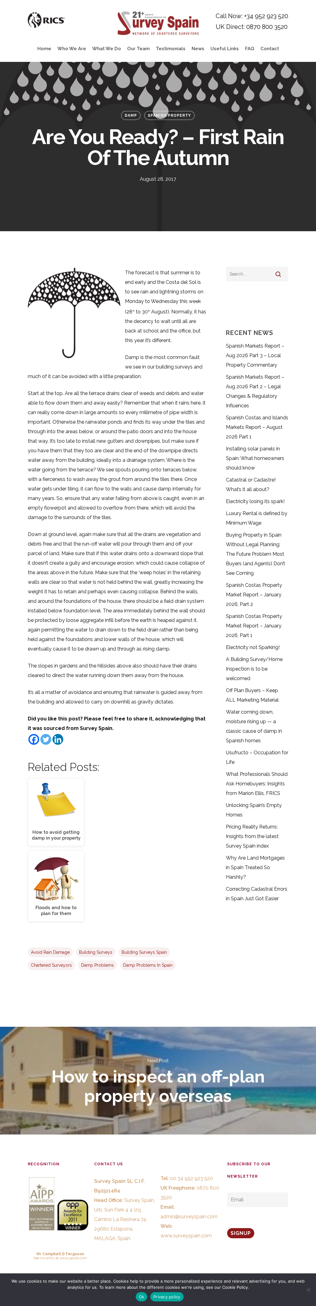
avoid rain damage (50, 952)
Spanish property (169, 115)
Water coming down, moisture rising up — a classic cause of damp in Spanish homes (254, 726)
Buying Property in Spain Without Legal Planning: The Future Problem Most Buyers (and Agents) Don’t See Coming (255, 554)
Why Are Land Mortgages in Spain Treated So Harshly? (255, 867)
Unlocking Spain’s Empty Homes (254, 810)
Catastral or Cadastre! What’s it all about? (251, 484)
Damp (131, 115)
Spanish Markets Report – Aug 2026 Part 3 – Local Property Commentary (255, 355)
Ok (141, 1296)
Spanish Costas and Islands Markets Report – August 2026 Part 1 (257, 427)
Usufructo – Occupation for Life (257, 757)
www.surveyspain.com (186, 1236)
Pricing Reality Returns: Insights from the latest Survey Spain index (252, 836)
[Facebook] (33, 739)
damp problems (97, 965)
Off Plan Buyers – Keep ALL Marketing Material (252, 695)
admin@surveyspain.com (189, 1216)
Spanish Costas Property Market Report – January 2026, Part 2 (254, 594)
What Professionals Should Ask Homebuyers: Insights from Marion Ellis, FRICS (257, 783)
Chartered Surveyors (51, 965)
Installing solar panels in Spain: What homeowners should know (255, 458)
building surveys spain (144, 952)
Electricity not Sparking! (253, 647)
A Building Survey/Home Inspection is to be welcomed (254, 668)
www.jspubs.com (73, 1258)
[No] (308, 1290)
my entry (47, 1258)
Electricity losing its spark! (255, 501)
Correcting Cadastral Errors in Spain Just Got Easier (256, 893)
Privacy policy (167, 1296)
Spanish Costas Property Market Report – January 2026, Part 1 (254, 625)
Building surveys (95, 952)
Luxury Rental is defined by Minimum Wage (256, 518)
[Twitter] (45, 739)
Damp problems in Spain (148, 965)
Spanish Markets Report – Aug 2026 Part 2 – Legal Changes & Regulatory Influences (255, 391)
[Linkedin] (57, 739)
